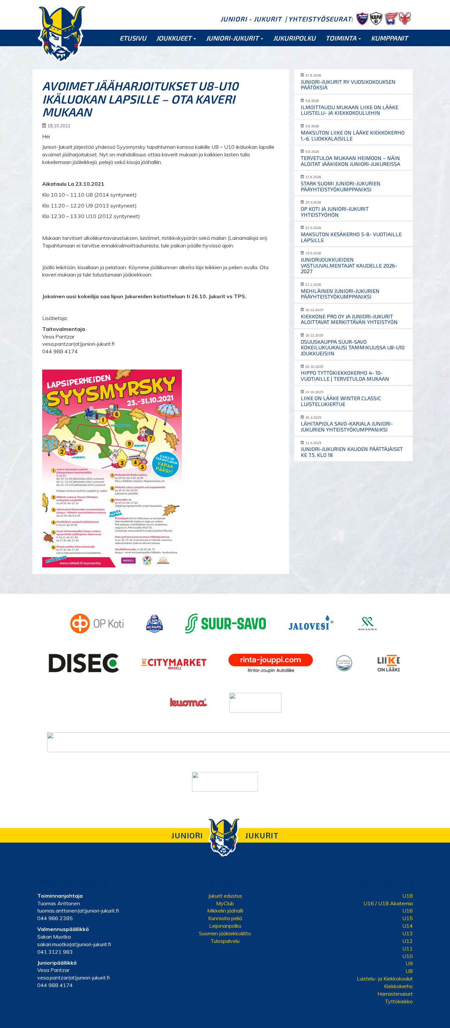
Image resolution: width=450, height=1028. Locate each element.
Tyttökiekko (399, 1001)
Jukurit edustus (225, 895)
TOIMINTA (341, 38)
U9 (409, 963)
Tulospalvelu (225, 941)
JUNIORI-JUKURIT (233, 38)
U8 (409, 971)
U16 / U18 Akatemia (388, 903)
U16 (407, 910)
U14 (407, 925)
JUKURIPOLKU (294, 38)
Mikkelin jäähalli (225, 910)
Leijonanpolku (225, 925)
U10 (407, 956)
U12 (407, 941)
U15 (407, 918)
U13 (407, 933)
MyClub (225, 903)
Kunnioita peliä (225, 918)
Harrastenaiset (395, 993)
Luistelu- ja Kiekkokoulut (385, 978)
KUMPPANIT (389, 38)
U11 (407, 948)
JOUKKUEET (174, 38)
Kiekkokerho (398, 986)
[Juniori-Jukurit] (62, 34)
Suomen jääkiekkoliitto (225, 933)
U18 (407, 895)
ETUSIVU (133, 38)
